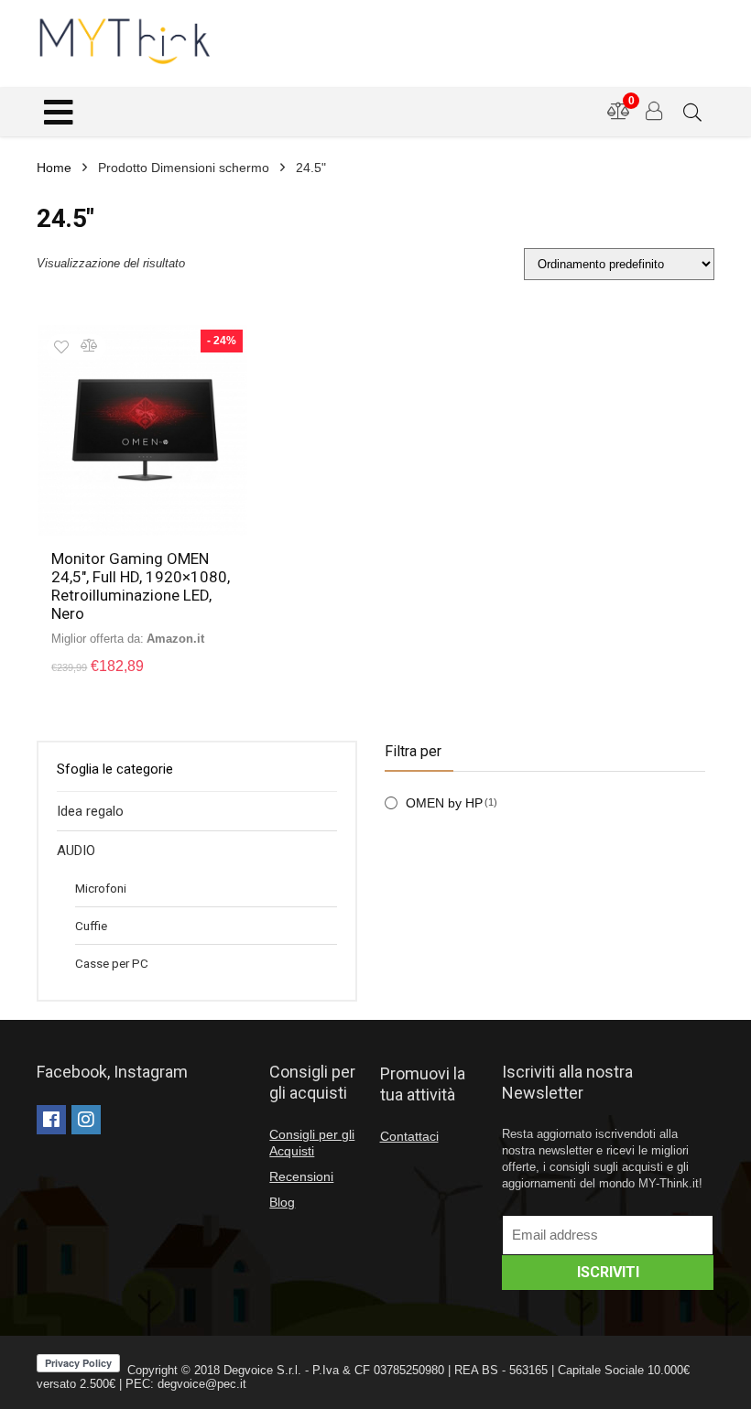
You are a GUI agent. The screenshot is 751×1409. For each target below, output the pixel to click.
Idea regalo (90, 811)
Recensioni (301, 1176)
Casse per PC (111, 963)
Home (54, 167)
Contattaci (409, 1136)
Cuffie (91, 925)
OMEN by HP (444, 803)
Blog (282, 1202)
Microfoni (100, 888)
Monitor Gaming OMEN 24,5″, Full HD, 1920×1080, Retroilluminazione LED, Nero (140, 586)
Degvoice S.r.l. (262, 1370)
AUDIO (76, 850)
